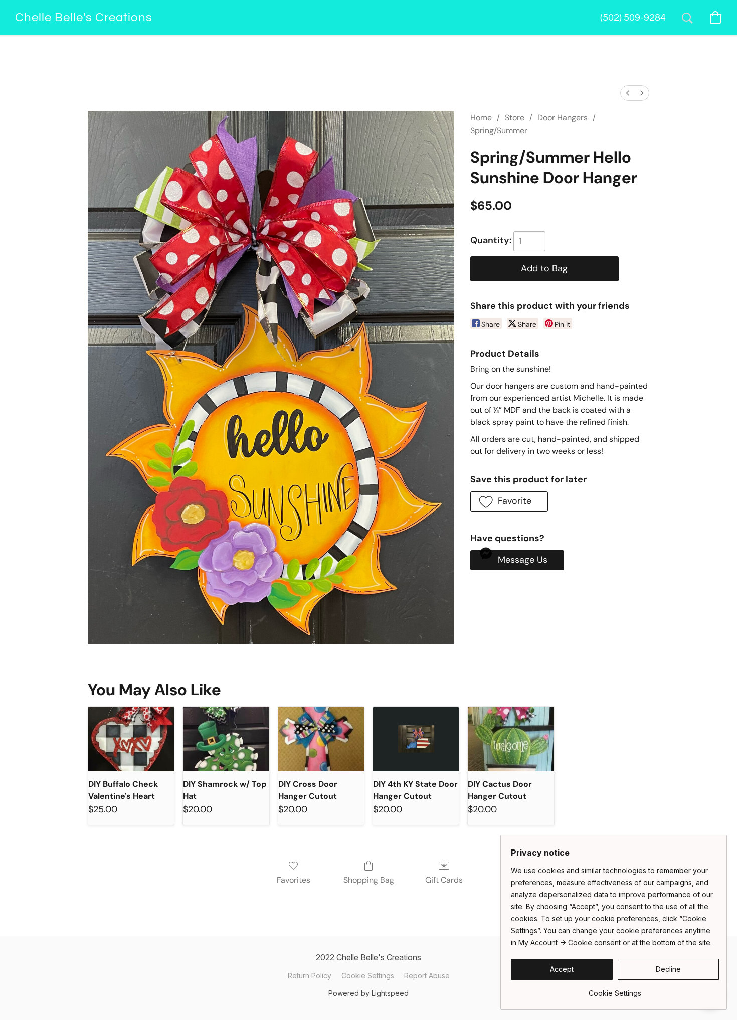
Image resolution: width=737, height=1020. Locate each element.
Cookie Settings (367, 975)
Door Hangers (562, 117)
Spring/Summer (498, 130)
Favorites (293, 880)
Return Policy (309, 975)
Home (481, 117)
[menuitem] (628, 93)
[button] (83, 17)
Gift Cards (444, 880)
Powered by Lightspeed (368, 993)
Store (514, 117)
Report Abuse (427, 975)
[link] (615, 989)
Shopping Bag (368, 880)
